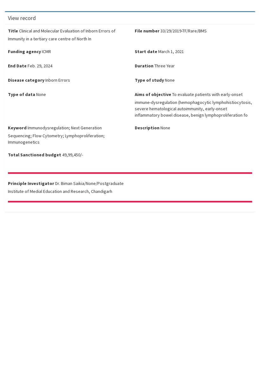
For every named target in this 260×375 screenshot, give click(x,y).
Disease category (26, 80)
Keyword (17, 128)
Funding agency (24, 51)
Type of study (149, 80)
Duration (144, 66)
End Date (17, 66)
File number (147, 31)
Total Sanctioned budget (34, 155)
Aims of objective (153, 94)
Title (13, 31)
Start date (146, 51)
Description (147, 128)
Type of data (21, 94)
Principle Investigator (31, 183)
